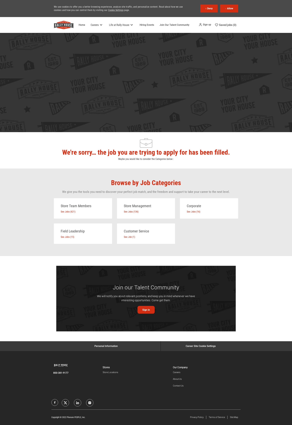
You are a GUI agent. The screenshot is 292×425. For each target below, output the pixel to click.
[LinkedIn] (65, 402)
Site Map (234, 417)
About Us (177, 379)
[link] (146, 310)
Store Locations (110, 372)
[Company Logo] (61, 25)
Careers (176, 372)
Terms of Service (217, 417)
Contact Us (178, 386)
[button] (205, 24)
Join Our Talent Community (174, 24)
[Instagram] (89, 402)
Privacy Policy (197, 417)
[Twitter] (77, 402)
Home (82, 24)
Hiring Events (147, 24)
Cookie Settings (115, 10)
